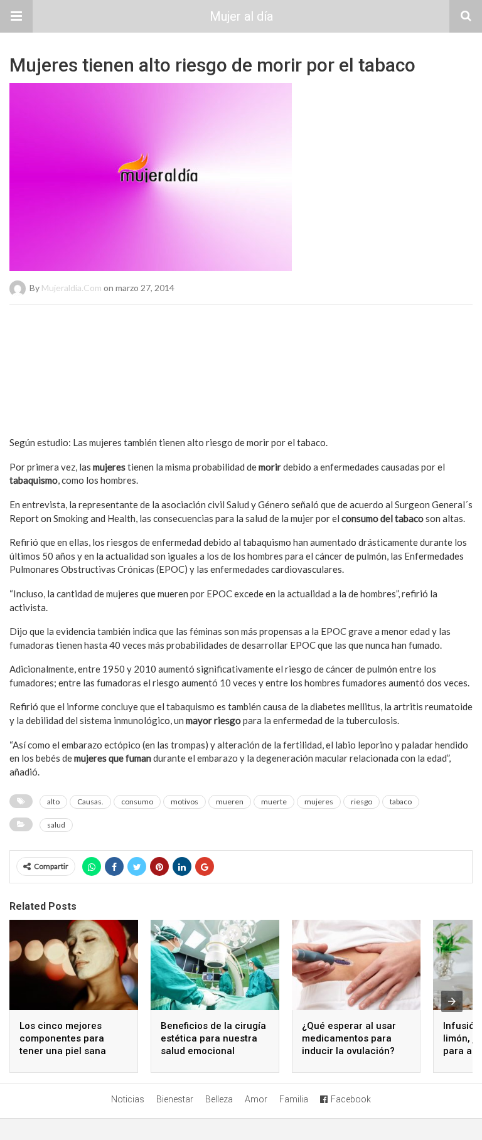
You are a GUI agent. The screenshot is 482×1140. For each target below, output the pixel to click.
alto (53, 801)
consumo (137, 801)
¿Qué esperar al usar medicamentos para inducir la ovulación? (349, 1038)
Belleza (219, 1099)
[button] (16, 16)
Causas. (90, 801)
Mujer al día (241, 16)
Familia (293, 1099)
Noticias (127, 1099)
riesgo (361, 801)
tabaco (401, 801)
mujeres (318, 801)
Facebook (351, 1099)
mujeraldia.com (71, 287)
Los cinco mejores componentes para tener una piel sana (62, 1038)
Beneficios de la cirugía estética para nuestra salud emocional (213, 1038)
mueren (230, 801)
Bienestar (174, 1099)
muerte (274, 801)
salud (56, 824)
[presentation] (452, 1001)
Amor (256, 1099)
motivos (184, 801)
